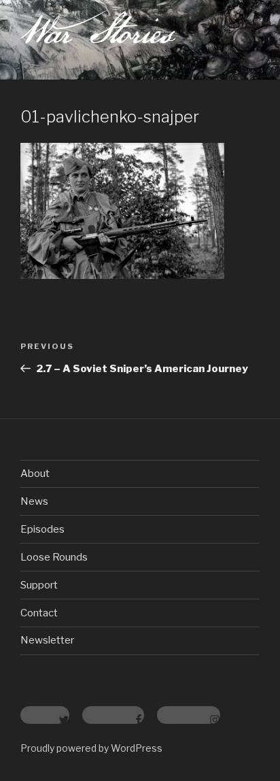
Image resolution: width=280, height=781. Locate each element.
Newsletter (47, 640)
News (34, 501)
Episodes (42, 529)
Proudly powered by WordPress (91, 748)
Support (39, 585)
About (35, 473)
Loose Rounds (54, 557)
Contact (39, 613)
